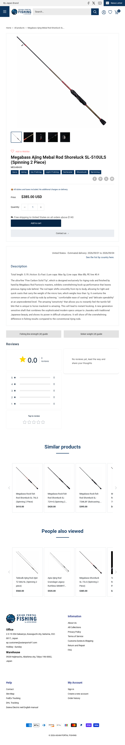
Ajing (24, 172)
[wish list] (110, 11)
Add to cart (36, 223)
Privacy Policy (74, 632)
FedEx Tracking (13, 698)
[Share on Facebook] (95, 179)
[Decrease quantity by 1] (24, 207)
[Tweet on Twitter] (106, 179)
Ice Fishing (36, 172)
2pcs (14, 172)
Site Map (10, 694)
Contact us (61, 233)
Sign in (71, 689)
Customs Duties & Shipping (80, 641)
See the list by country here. (100, 257)
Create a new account (78, 694)
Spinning (95, 172)
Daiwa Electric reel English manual (22, 707)
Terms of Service (75, 636)
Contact (10, 689)
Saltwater (68, 172)
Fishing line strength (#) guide (34, 334)
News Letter (116, 3)
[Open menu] (4, 11)
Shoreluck (82, 172)
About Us (72, 623)
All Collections (74, 627)
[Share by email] (112, 179)
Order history (74, 698)
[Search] (95, 11)
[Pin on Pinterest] (100, 179)
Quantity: (15, 207)
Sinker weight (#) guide (91, 334)
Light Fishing (52, 172)
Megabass (16, 167)
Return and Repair (76, 645)
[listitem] (27, 488)
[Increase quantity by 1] (41, 207)
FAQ (70, 650)
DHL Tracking (12, 703)
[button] (20, 151)
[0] (116, 12)
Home (8, 28)
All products (19, 28)
